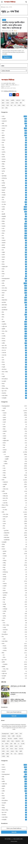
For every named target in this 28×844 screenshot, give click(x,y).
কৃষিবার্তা (3, 245)
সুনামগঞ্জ (3, 171)
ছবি (2, 319)
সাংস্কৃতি (3, 367)
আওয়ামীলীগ (12, 100)
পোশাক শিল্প (4, 352)
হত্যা (2, 107)
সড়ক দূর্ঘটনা (4, 381)
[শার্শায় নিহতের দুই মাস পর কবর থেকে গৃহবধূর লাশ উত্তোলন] (5, 695)
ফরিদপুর (3, 386)
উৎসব (3, 374)
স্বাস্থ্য (3, 238)
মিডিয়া (3, 314)
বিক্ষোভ (3, 264)
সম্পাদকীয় (3, 336)
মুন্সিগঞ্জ (3, 197)
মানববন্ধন (3, 240)
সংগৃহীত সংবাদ (4, 326)
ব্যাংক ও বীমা (4, 345)
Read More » (7, 57)
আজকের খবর (18, 100)
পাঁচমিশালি (3, 242)
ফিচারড (3, 383)
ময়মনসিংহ (3, 152)
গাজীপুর (3, 147)
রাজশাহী (3, 156)
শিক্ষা (3, 235)
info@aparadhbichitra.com (10, 91)
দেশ (2, 211)
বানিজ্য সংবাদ (4, 348)
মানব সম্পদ (4, 350)
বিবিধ (3, 312)
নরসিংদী (3, 281)
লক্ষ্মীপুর (3, 164)
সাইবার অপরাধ (4, 126)
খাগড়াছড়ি (3, 195)
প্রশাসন (3, 285)
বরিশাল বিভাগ (4, 305)
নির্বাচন (3, 233)
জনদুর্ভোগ (4, 216)
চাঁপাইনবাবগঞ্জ (4, 178)
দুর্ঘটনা (3, 295)
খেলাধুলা (3, 364)
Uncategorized (5, 278)
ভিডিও (3, 317)
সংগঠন (3, 228)
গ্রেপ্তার (7, 102)
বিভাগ (3, 297)
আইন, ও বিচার (4, 331)
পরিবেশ (3, 292)
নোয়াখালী (3, 168)
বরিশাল (3, 137)
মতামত (3, 333)
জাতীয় (3, 283)
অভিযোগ (7, 100)
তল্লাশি (3, 254)
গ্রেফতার (12, 102)
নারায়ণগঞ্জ (3, 159)
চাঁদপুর (3, 180)
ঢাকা (3, 133)
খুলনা (3, 173)
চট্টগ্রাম (17, 102)
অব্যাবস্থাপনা (4, 121)
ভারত (11, 105)
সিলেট (3, 142)
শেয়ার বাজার (4, 355)
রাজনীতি (3, 209)
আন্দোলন (3, 257)
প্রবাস (3, 359)
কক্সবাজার (3, 161)
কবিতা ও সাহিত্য (5, 371)
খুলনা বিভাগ (4, 307)
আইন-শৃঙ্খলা (4, 290)
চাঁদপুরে (3, 154)
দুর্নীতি (21, 102)
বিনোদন (3, 362)
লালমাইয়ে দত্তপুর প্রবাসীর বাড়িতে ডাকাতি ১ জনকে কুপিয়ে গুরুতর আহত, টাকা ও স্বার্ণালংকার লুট (13, 25)
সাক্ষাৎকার (3, 340)
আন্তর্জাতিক (4, 324)
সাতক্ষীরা (3, 183)
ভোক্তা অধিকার (4, 395)
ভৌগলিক (3, 219)
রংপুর (3, 145)
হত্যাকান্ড (3, 247)
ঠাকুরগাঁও (3, 190)
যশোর (3, 199)
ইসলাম (23, 100)
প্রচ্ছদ (3, 261)
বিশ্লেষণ (3, 338)
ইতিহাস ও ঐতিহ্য (5, 388)
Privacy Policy (14, 841)
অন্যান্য (3, 206)
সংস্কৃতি (3, 376)
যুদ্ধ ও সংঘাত (4, 390)
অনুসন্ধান (3, 226)
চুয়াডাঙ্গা (3, 185)
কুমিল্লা (3, 102)
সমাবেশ (3, 259)
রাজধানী (3, 214)
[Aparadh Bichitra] (10, 2)
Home (3, 7)
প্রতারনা (3, 231)
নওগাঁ (3, 276)
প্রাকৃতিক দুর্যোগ (5, 266)
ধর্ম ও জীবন (4, 204)
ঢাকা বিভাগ (4, 302)
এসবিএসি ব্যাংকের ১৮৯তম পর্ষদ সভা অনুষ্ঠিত (18, 686)
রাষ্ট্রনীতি (3, 328)
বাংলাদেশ (3, 105)
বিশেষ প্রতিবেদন (5, 378)
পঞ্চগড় (3, 149)
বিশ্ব (3, 357)
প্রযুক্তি (3, 252)
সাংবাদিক (19, 105)
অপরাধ (4, 20)
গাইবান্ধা (3, 140)
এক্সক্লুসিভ (4, 118)
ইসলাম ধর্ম (3, 202)
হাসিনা (6, 107)
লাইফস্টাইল (4, 393)
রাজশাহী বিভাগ (4, 309)
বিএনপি (8, 105)
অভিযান (3, 100)
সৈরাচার (23, 105)
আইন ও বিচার (4, 288)
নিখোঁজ (3, 269)
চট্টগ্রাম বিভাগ (4, 300)
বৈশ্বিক (3, 221)
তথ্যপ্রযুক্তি (4, 397)
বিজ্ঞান (3, 271)
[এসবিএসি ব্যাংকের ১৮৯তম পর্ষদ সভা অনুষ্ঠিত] (5, 688)
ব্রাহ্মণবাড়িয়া (4, 176)
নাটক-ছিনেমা (4, 369)
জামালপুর (3, 192)
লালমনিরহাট (4, 187)
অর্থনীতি (3, 343)
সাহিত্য (3, 273)
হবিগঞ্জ (3, 166)
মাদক (15, 105)
